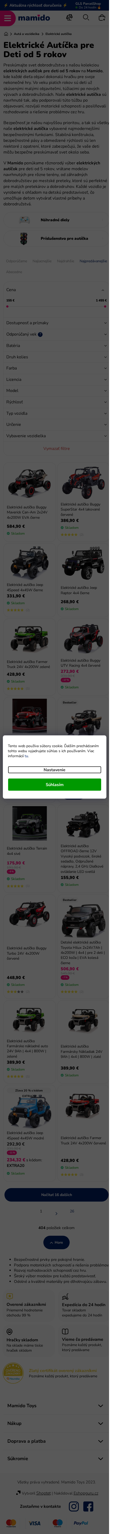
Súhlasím (55, 785)
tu (26, 756)
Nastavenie (54, 770)
